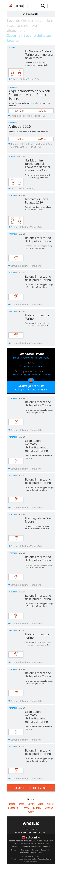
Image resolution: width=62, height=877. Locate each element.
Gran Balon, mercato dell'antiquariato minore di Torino (36, 446)
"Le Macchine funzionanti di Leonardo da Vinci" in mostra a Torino (38, 165)
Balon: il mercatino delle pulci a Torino (38, 239)
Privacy (35, 850)
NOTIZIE (11, 804)
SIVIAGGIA (16, 846)
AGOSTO (17, 374)
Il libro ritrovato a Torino (37, 317)
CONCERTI (12, 87)
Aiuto (40, 852)
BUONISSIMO (36, 846)
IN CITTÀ (25, 808)
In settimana (42, 357)
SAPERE (50, 804)
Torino (19, 5)
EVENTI (31, 812)
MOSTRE (11, 47)
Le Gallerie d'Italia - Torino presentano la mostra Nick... (36, 63)
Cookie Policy (46, 850)
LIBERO (12, 841)
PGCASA (16, 843)
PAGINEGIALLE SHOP (45, 841)
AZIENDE (49, 808)
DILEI (47, 843)
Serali (16, 357)
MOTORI (31, 804)
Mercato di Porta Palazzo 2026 (36, 200)
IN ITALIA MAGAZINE (23, 832)
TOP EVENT (21, 156)
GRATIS (22, 195)
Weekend (27, 357)
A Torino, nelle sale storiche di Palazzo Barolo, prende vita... (37, 176)
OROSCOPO (13, 808)
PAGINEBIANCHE (27, 843)
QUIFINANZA (25, 846)
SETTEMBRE (30, 374)
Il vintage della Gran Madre (39, 519)
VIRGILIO (19, 841)
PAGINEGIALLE (30, 841)
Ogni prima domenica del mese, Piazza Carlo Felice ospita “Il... (38, 324)
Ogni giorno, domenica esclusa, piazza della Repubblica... (38, 208)
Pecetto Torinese (37, 389)
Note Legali (25, 850)
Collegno (20, 389)
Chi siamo (14, 850)
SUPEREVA (46, 846)
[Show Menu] (52, 6)
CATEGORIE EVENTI (31, 14)
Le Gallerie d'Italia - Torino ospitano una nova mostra (39, 54)
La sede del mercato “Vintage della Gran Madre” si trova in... (37, 527)
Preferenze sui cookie (28, 852)
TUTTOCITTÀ (39, 843)
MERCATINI (12, 195)
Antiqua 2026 (19, 126)
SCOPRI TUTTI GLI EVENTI (31, 788)
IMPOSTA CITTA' (39, 832)
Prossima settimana (31, 366)
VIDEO (40, 804)
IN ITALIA (37, 808)
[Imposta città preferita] (10, 6)
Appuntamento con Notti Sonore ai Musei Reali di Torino (29, 94)
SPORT (21, 804)
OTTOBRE (45, 374)
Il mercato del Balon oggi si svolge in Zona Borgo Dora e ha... (39, 247)
